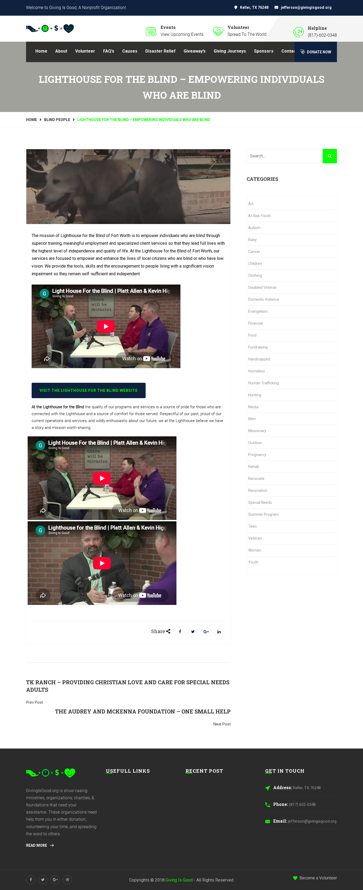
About (61, 51)
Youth (253, 562)
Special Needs (260, 502)
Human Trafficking (263, 383)
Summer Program (263, 514)
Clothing (255, 275)
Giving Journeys (230, 51)
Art (251, 204)
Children (255, 263)
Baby (252, 240)
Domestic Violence (263, 299)
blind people (57, 120)
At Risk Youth (259, 216)
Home (41, 51)
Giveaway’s (195, 51)
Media (253, 407)
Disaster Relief (160, 51)
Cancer (254, 252)
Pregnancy (257, 455)
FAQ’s (108, 51)
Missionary (257, 431)
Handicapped (259, 359)
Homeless (256, 371)
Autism (254, 228)
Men (252, 419)
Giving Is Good (179, 880)
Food (252, 335)
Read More (37, 845)
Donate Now (318, 52)
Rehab (253, 467)
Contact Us (292, 51)
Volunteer (85, 51)
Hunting (254, 395)
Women (254, 550)
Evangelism (258, 311)
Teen (252, 526)
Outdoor (255, 443)
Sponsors (263, 51)
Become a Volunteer (318, 877)
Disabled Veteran (262, 287)
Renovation (257, 490)
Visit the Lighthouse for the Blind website (89, 390)
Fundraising (258, 347)
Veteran (255, 538)
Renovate (256, 478)
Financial (255, 323)
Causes (129, 51)
